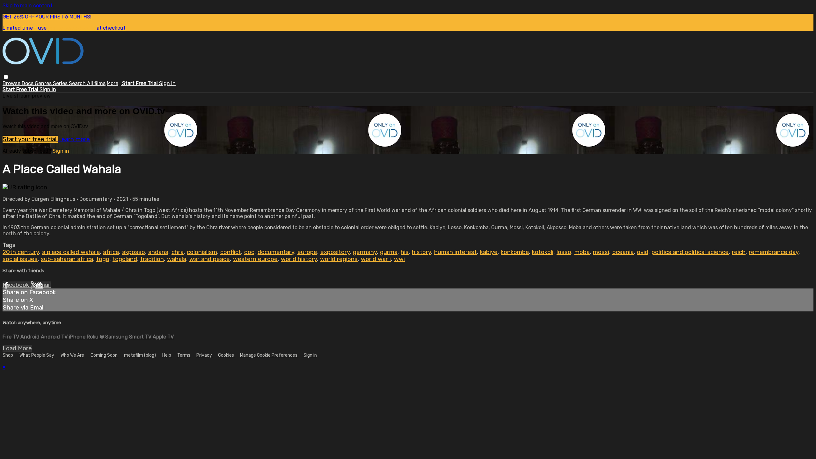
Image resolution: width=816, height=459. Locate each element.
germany (365, 252)
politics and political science (690, 252)
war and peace (209, 259)
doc (249, 252)
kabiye (489, 252)
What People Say (36, 355)
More (112, 83)
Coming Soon (104, 355)
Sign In (48, 89)
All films (96, 83)
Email (43, 284)
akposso (133, 252)
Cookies (226, 355)
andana (158, 252)
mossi (601, 252)
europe (307, 252)
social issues (20, 259)
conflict (230, 252)
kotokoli (542, 252)
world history (299, 259)
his (405, 252)
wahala (176, 259)
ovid (642, 252)
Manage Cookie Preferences (269, 355)
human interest (455, 252)
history (421, 252)
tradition (152, 259)
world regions (339, 259)
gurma (388, 252)
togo (102, 259)
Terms (184, 355)
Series (61, 83)
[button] (6, 77)
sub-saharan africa (67, 259)
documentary (276, 252)
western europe (255, 259)
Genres (44, 83)
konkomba (515, 252)
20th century (21, 252)
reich (739, 252)
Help (167, 355)
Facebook (17, 284)
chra (177, 252)
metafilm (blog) (140, 355)
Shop (8, 355)
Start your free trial (30, 139)
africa (111, 252)
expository (335, 252)
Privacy (204, 355)
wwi (399, 259)
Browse (12, 83)
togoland (125, 259)
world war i (376, 259)
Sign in (167, 83)
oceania (623, 252)
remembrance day (773, 252)
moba (582, 252)
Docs (28, 83)
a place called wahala (71, 252)
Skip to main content (28, 6)
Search (78, 83)
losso (564, 252)
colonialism (202, 252)
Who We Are (72, 355)
